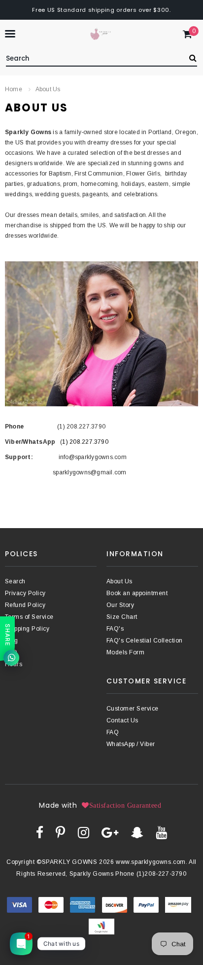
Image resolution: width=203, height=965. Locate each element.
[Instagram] (83, 832)
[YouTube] (161, 832)
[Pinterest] (60, 832)
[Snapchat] (137, 832)
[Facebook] (40, 832)
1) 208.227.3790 (85, 441)
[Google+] (110, 832)
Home (13, 89)
